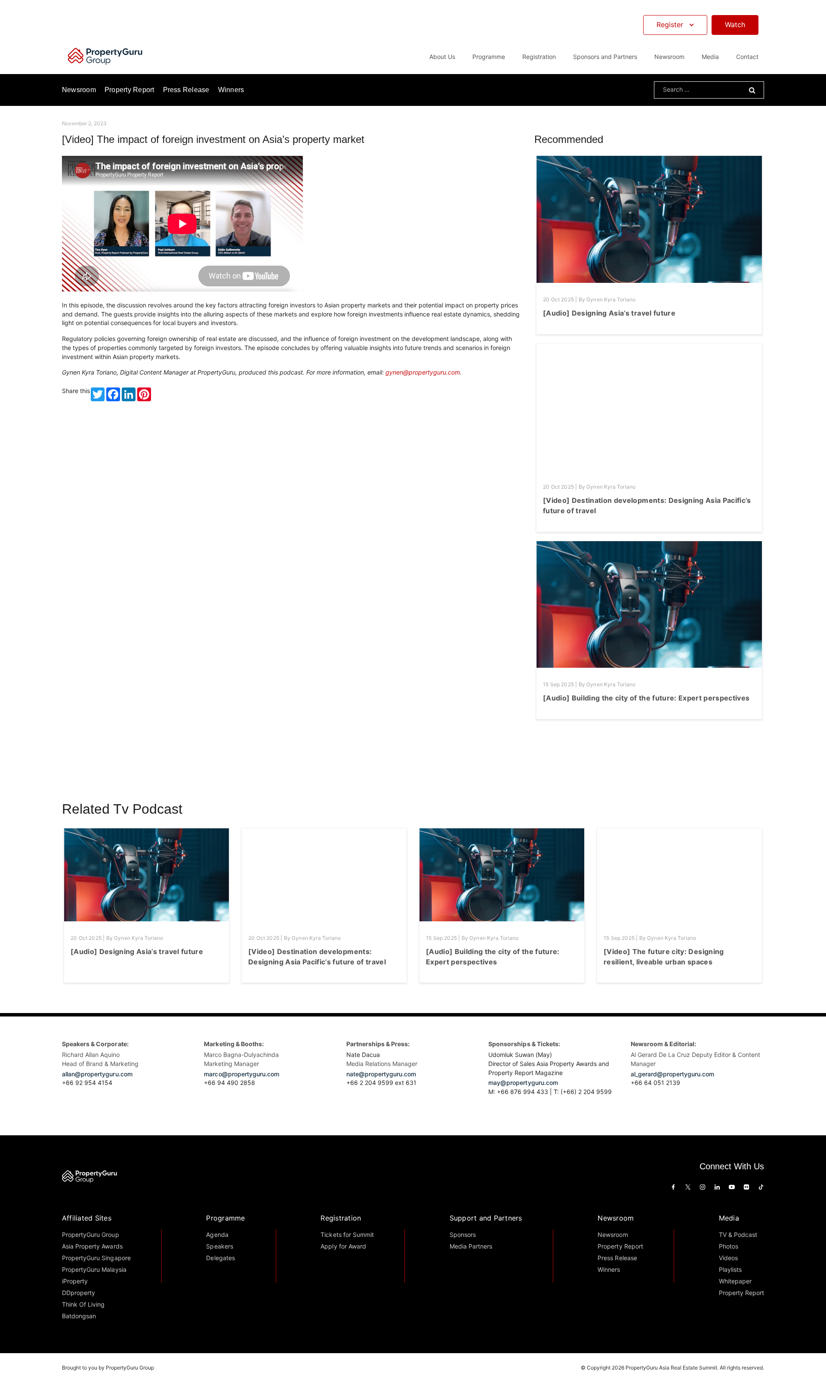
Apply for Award (343, 1246)
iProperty (75, 1281)
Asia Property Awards (92, 1246)
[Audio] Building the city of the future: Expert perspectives (646, 698)
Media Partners (471, 1246)
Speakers (219, 1246)
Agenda (217, 1234)
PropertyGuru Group (90, 1234)
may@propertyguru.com (523, 1082)
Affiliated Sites (86, 1218)
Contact (747, 56)
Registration (341, 1218)
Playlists (730, 1269)
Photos (728, 1246)
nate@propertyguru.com (381, 1074)
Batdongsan (79, 1316)
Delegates (220, 1257)
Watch (735, 24)
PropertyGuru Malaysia (94, 1269)
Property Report (129, 89)
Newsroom (669, 56)
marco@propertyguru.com (241, 1074)
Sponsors (463, 1234)
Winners (231, 89)
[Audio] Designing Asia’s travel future (609, 313)
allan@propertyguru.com (97, 1074)
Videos (728, 1257)
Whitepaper (735, 1281)
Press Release (186, 89)
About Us (442, 56)
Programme (225, 1218)
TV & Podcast (738, 1234)
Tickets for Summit (347, 1234)
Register (669, 24)
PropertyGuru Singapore (96, 1257)
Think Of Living (83, 1304)
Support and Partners (486, 1218)
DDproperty (78, 1292)
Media (729, 1218)
